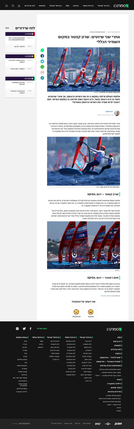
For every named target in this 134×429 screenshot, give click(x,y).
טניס (119, 380)
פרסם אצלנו (86, 423)
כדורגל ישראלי (104, 6)
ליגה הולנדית (71, 362)
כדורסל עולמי (37, 337)
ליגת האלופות (70, 341)
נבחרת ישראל (87, 356)
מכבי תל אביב (86, 365)
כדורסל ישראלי (55, 6)
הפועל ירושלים (54, 356)
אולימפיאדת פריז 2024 (114, 32)
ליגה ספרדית (71, 353)
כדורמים (24, 375)
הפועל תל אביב (86, 368)
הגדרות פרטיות (56, 423)
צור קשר (77, 423)
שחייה (25, 350)
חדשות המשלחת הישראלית (97, 32)
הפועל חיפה (87, 372)
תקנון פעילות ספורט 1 (113, 395)
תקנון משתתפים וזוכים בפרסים (110, 369)
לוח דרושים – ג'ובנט (114, 404)
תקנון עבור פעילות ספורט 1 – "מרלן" (108, 375)
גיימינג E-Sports (114, 384)
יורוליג (41, 344)
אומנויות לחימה (22, 388)
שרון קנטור (109, 295)
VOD (67, 6)
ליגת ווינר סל (55, 341)
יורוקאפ (40, 347)
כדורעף (24, 347)
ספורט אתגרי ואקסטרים (22, 384)
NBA (41, 341)
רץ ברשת (117, 341)
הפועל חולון (55, 353)
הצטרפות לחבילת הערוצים (112, 401)
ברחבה (76, 6)
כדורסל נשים (55, 347)
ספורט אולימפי (22, 359)
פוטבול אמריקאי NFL (20, 378)
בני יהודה (88, 381)
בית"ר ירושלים (86, 362)
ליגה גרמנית (71, 350)
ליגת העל (88, 341)
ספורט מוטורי (22, 372)
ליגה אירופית (71, 344)
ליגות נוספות (70, 375)
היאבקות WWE (22, 365)
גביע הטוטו (88, 347)
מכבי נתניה (88, 378)
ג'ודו (25, 353)
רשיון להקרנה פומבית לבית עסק (110, 398)
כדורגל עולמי (88, 6)
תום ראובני (103, 295)
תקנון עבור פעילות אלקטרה (111, 372)
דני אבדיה (56, 359)
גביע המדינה (87, 353)
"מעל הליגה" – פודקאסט (110, 357)
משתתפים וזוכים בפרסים (110, 366)
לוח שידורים (30, 6)
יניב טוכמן (109, 111)
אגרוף (25, 356)
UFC (26, 362)
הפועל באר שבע (86, 375)
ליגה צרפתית (70, 359)
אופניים (24, 368)
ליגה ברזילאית (70, 372)
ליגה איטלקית (70, 356)
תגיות (119, 408)
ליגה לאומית (87, 344)
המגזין (118, 411)
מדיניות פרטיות (114, 392)
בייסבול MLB (23, 381)
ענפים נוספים (21, 337)
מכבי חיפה (88, 359)
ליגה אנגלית (71, 347)
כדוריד (25, 344)
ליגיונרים (89, 350)
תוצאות (42, 6)
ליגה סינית (71, 368)
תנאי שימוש (116, 388)
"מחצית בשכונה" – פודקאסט (108, 362)
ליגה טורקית (71, 365)
